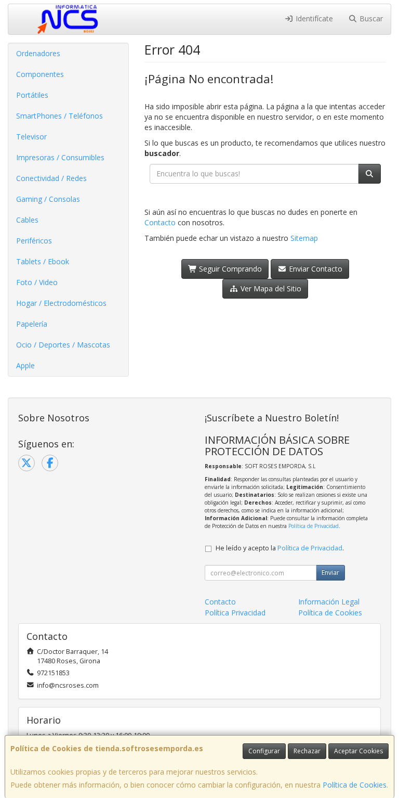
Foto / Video (37, 282)
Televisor (31, 136)
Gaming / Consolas (48, 199)
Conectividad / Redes (51, 178)
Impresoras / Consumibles (60, 157)
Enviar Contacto (314, 269)
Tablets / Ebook (42, 261)
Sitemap (304, 238)
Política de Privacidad (313, 526)
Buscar (370, 18)
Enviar (330, 572)
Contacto (160, 222)
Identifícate (313, 18)
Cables (27, 220)
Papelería (31, 324)
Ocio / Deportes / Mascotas (63, 345)
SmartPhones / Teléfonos (59, 116)
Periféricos (34, 241)
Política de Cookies (355, 785)
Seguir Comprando (229, 269)
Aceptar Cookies (358, 750)
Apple (25, 365)
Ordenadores (38, 53)
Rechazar (307, 750)
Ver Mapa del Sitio (269, 288)
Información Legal (329, 602)
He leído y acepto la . (280, 548)
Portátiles (32, 95)
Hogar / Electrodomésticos (61, 303)
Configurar (264, 750)
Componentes (40, 74)
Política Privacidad (235, 612)
